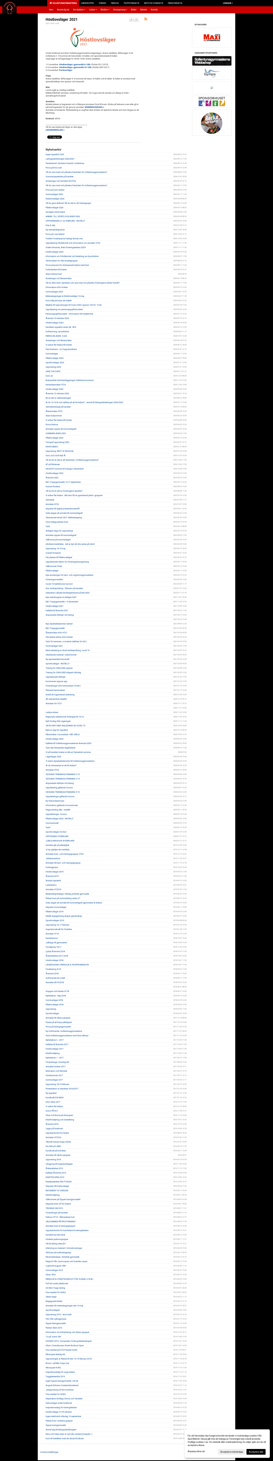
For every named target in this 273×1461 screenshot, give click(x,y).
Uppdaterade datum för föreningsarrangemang (67, 562)
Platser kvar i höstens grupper (59, 1421)
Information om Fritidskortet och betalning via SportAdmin (72, 256)
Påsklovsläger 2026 (54, 207)
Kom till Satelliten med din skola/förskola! (65, 1438)
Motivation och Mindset (56, 1071)
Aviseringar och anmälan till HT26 (61, 181)
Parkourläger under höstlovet (59, 1403)
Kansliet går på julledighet (57, 845)
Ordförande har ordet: (55, 978)
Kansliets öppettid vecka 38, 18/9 (61, 327)
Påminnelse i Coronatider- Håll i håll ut (63, 734)
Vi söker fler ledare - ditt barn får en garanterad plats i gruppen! (74, 495)
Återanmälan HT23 (54, 411)
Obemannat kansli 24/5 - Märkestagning (64, 517)
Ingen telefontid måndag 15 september (63, 1416)
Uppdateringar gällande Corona (60, 796)
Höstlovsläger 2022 (54, 473)
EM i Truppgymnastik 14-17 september (63, 482)
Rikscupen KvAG (53, 1367)
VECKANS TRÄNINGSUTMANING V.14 (63, 779)
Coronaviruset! (52, 823)
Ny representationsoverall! (57, 659)
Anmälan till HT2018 (55, 982)
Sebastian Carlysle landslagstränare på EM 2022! (68, 593)
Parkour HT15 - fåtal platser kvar (60, 1217)
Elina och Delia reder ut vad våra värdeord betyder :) (69, 1434)
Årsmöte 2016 (52, 1124)
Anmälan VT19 (52, 934)
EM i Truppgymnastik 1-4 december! (62, 601)
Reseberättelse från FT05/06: (59, 1181)
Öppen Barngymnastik (56, 1323)
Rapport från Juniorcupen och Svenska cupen (66, 1261)
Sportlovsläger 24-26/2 (56, 832)
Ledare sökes (52, 712)
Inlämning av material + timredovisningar (64, 1248)
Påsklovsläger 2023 (54, 438)
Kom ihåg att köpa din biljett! (59, 300)
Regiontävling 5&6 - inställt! (58, 810)
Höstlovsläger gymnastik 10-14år (75, 67)
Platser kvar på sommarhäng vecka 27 (63, 898)
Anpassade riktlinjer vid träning (60, 615)
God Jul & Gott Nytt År (56, 455)
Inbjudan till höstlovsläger (57, 1186)
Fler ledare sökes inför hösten (59, 637)
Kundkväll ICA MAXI (55, 1097)
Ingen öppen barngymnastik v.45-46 (62, 1381)
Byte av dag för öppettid (57, 730)
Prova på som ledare (55, 190)
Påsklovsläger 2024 (54, 358)
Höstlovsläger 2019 (54, 872)
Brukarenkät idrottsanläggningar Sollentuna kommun (70, 380)
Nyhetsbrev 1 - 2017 (55, 1057)
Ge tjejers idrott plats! (55, 212)
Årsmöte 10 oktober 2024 (57, 318)
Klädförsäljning (53, 1053)
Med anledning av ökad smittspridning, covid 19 (67, 650)
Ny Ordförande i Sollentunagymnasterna (64, 1031)
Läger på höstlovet (54, 1128)
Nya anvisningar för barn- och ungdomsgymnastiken (69, 575)
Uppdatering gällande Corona (59, 787)
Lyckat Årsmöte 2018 (55, 951)
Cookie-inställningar (49, 1452)
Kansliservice (52, 938)
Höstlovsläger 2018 (54, 960)
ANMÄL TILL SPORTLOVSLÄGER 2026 (63, 216)
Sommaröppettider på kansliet (59, 176)
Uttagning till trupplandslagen (59, 1164)
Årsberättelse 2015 (54, 1168)
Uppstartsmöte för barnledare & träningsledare (67, 1230)
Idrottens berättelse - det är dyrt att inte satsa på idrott (70, 544)
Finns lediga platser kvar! (57, 522)
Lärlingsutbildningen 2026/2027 (60, 159)
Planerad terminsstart (55, 690)
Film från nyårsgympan (56, 1319)
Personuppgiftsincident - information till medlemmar (69, 314)
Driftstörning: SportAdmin (57, 331)
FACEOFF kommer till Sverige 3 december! (65, 469)
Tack (48, 526)
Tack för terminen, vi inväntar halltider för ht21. (66, 641)
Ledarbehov (51, 885)
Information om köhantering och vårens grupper (67, 1332)
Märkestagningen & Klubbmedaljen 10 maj (65, 296)
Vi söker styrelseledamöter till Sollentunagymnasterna (70, 761)
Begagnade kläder (54, 1301)
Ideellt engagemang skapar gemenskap (64, 916)
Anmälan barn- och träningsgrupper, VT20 (64, 854)
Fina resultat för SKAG (56, 1292)
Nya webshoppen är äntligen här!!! (61, 597)
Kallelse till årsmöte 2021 (57, 610)
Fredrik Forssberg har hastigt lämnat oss (64, 238)
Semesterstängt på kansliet (58, 407)
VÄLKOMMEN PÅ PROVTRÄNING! (61, 1221)
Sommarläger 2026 (54, 194)
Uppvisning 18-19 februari (57, 1084)
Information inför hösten (57, 287)
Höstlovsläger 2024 (54, 322)
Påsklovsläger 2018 (54, 1004)
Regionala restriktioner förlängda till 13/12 (65, 717)
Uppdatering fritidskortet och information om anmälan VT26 (73, 243)
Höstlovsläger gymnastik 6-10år (75, 64)
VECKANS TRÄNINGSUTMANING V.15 (63, 774)
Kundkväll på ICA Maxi (56, 1150)
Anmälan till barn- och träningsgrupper (63, 863)
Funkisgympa (52, 867)
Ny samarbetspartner (55, 230)
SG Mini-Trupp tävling (55, 1288)
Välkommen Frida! (54, 566)
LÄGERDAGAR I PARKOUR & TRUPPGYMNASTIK (67, 965)
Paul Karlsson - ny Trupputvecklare (61, 349)
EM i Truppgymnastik (55, 628)
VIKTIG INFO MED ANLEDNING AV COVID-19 (65, 725)
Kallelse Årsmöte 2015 (56, 1173)
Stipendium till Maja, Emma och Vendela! (64, 1398)
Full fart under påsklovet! (57, 1283)
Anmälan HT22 (52, 504)
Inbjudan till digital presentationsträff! (63, 508)
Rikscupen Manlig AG (55, 1354)
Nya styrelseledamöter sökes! (59, 624)
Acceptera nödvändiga (231, 1452)
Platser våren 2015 (54, 1328)
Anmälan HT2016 (53, 1137)
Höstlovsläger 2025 (54, 252)
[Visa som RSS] (145, 19)
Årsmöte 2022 (52, 477)
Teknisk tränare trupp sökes (58, 1142)
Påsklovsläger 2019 (54, 911)
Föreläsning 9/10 (53, 969)
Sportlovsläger (52, 1013)
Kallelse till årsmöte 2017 (57, 1044)
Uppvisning (51, 1009)
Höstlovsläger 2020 (54, 739)
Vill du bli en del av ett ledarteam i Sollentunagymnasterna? (72, 460)
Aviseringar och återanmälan (59, 278)
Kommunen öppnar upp (56, 681)
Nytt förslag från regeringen (58, 721)
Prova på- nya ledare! (55, 234)
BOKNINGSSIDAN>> (94, 107)
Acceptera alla (256, 1452)
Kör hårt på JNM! (53, 1146)
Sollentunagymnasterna (64, 3)
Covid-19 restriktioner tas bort (59, 584)
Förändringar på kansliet (57, 1212)
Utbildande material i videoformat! (61, 655)
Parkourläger (66, 70)
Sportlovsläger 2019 (55, 920)
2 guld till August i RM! (56, 1266)
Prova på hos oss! (54, 168)
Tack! (48, 827)
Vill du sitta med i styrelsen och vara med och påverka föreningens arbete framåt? (83, 283)
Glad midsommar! (54, 274)
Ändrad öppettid (53, 880)
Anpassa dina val (196, 1451)
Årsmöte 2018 (52, 973)
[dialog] (227, 1443)
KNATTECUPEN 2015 (55, 1177)
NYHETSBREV (52, 446)
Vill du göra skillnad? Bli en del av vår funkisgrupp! (68, 203)
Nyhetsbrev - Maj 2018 (56, 996)
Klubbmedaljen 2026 (55, 199)
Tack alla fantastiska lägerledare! (61, 748)
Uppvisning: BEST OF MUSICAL (60, 451)
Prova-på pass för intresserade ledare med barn (67, 265)
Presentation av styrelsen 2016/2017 (62, 1088)
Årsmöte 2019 (52, 876)
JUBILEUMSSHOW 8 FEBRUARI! (60, 841)
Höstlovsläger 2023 (54, 389)
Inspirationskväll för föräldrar (59, 929)
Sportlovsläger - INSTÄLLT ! (58, 663)
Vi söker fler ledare (54, 1106)
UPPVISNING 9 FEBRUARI (57, 836)
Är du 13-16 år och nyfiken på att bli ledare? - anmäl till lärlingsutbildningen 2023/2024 (84, 402)
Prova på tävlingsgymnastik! (58, 1026)
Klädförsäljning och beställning (60, 1119)
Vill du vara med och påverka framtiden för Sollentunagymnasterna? (76, 172)
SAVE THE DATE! (53, 371)
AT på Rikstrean (53, 464)
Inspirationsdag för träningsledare (61, 1407)
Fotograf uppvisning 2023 (57, 442)
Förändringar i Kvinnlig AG (57, 1062)
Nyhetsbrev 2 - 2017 (55, 1040)
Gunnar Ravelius (53, 486)
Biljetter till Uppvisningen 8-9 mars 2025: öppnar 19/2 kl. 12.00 (73, 305)
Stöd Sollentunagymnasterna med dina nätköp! (67, 1035)
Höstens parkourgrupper (57, 1239)
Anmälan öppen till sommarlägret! (61, 429)
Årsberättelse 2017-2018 (57, 956)
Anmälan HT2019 (53, 889)
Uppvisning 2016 (53, 1159)
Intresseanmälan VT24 (56, 384)
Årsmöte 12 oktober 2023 (57, 393)
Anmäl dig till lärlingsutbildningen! (61, 1429)
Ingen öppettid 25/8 (55, 154)
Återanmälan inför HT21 (56, 632)
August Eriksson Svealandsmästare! (62, 1385)
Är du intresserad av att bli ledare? (61, 765)
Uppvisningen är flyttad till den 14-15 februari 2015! (69, 1359)
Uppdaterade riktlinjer (55, 677)
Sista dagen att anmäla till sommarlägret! (64, 513)
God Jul (49, 376)
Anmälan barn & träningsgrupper (60, 1226)
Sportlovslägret (53, 1310)
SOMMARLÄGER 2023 (56, 433)
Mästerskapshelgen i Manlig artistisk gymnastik (67, 894)
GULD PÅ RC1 (52, 1111)
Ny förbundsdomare (55, 801)
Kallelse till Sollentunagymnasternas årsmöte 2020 (68, 743)
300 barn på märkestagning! (58, 1252)
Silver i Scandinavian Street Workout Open (65, 1345)
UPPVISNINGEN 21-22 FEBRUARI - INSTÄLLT (65, 221)
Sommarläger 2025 (54, 291)
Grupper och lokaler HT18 (57, 991)
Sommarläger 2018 (54, 1000)
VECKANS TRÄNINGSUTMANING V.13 (63, 792)
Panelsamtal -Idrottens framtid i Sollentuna (65, 163)
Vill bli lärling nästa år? (56, 1243)
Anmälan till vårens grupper (58, 1018)
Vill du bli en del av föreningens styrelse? (64, 491)
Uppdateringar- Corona (56, 814)
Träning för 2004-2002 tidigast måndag (63, 672)
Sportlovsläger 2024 (55, 362)
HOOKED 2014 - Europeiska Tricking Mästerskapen (69, 1341)
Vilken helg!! (51, 1297)
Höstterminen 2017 (54, 1075)
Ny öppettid (51, 1093)
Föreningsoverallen (54, 579)
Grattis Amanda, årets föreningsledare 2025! (66, 247)
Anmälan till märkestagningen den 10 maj (64, 1305)
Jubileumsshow (53, 858)
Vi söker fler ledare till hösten (59, 345)
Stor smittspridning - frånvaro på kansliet (64, 588)
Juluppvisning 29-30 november (60, 1390)
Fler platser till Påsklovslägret (59, 557)
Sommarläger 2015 (54, 1270)
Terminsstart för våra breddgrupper (62, 260)
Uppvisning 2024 (53, 367)
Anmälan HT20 (52, 770)
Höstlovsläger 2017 (54, 1049)
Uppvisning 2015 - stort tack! (59, 1314)
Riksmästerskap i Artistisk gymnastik (62, 1257)
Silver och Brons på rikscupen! (59, 1115)
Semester (50, 500)
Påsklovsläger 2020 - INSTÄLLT (59, 818)
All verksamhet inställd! (56, 699)
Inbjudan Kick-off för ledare (58, 1204)
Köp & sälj (50, 225)
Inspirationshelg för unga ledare (60, 1372)
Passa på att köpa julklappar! (59, 1022)
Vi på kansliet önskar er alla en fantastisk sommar (68, 752)
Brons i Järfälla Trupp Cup (57, 1363)
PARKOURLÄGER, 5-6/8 (56, 336)
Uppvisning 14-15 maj (55, 548)
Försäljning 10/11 (53, 947)
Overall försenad (53, 553)
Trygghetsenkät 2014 (55, 1376)
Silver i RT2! (51, 1274)
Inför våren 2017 (53, 1102)
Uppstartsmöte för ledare (57, 1133)
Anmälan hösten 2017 (55, 1066)
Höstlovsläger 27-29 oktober (59, 1412)
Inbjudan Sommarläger (56, 907)
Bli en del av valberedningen (58, 398)
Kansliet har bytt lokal (55, 1235)
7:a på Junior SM (53, 1336)
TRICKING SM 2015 (54, 1208)
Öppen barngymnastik (56, 1425)
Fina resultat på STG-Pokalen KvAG (61, 1350)
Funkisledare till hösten (56, 269)
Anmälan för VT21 (54, 703)
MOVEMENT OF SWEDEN (57, 1190)
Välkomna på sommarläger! (58, 539)
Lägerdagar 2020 (53, 756)
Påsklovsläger (52, 570)
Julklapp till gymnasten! (56, 942)
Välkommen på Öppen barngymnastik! (63, 1199)
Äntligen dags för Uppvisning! (59, 531)
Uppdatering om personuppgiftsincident (64, 309)
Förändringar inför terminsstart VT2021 (63, 686)
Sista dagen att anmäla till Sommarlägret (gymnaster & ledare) (74, 903)
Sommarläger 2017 (54, 1080)
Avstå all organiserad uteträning (60, 694)
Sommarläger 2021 (54, 646)
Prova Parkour (52, 424)
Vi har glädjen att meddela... (58, 849)
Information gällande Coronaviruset (62, 805)
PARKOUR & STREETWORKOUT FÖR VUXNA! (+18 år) (69, 1279)
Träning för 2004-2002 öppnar (59, 668)
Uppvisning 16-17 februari (57, 925)
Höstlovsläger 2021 (62, 19)
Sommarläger (52, 353)
